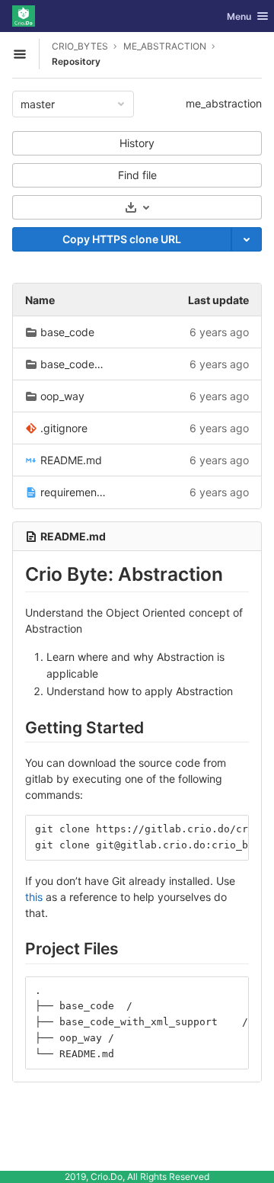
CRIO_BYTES (80, 46)
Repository (76, 61)
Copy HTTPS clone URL (121, 238)
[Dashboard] (23, 16)
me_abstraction (224, 103)
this (34, 896)
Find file (137, 174)
